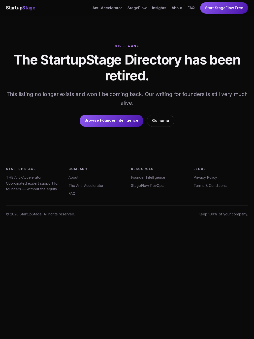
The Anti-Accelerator (85, 185)
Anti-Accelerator (107, 7)
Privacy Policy (205, 177)
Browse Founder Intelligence (111, 120)
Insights (159, 7)
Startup (20, 8)
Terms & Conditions (210, 185)
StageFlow (137, 7)
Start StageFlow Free (224, 7)
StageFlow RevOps (147, 185)
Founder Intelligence (148, 177)
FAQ (191, 7)
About (177, 7)
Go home (160, 120)
